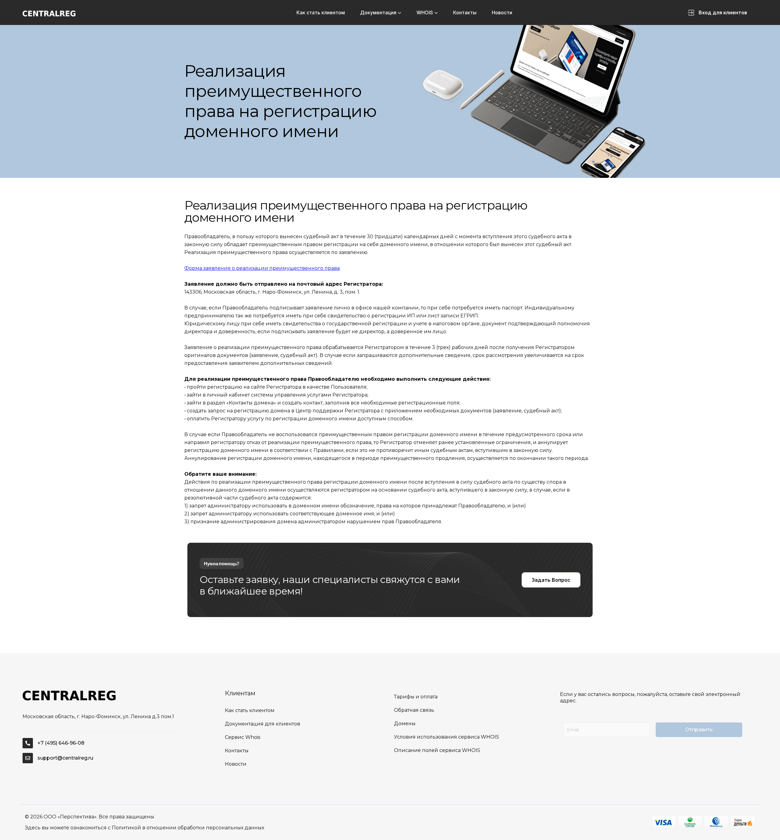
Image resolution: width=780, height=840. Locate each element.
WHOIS (425, 12)
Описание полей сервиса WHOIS (437, 750)
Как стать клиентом (320, 12)
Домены (405, 723)
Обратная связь (414, 710)
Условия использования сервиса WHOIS (446, 737)
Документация (378, 12)
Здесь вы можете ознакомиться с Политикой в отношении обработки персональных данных (144, 828)
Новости (502, 12)
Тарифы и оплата (416, 697)
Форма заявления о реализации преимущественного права (262, 268)
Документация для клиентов (262, 724)
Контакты (465, 12)
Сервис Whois (242, 737)
